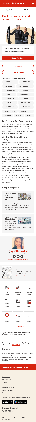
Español (4, 3)
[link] (18, 3)
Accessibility (5, 382)
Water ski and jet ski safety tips (11, 218)
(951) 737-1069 (16, 345)
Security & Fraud (7, 379)
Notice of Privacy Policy (8, 387)
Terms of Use (5, 384)
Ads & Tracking (6, 377)
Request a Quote (18, 58)
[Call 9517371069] (14, 256)
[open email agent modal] (18, 256)
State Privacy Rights (7, 390)
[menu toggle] (33, 3)
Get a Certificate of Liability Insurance (18, 259)
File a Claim (18, 66)
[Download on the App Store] (7, 402)
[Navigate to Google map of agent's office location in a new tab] (21, 256)
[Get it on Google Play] (20, 402)
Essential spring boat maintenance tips (10, 196)
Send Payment (18, 72)
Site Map (4, 392)
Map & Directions (22, 275)
